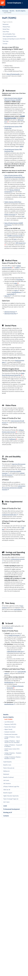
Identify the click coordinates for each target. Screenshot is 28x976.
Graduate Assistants (9, 732)
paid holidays (17, 609)
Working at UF (7, 812)
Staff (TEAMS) (8, 719)
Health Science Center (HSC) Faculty (11, 749)
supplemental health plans (9, 514)
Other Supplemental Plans (9, 36)
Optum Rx (7, 296)
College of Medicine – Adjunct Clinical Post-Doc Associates (12, 741)
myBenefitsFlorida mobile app (15, 651)
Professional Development (11, 809)
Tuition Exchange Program (10, 799)
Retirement (6, 774)
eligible (17, 267)
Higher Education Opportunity (11, 796)
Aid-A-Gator (6, 802)
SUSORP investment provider (15, 235)
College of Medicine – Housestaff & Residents (13, 745)
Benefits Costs (7, 765)
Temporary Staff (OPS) (10, 724)
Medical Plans (6, 27)
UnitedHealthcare (16, 292)
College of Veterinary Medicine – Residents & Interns (12, 757)
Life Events (6, 780)
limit (20, 195)
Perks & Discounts (8, 768)
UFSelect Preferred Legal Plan (11, 786)
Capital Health (10, 294)
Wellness (5, 771)
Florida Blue (19, 279)
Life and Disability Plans (9, 34)
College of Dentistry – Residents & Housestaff (12, 753)
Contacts (6, 816)
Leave (5, 806)
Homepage (5, 11)
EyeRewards (12, 439)
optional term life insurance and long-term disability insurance (13, 487)
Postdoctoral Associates (10, 734)
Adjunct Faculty (8, 729)
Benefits (12, 11)
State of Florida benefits (13, 74)
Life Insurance (7, 783)
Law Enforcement (9, 722)
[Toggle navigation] (3, 6)
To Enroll (5, 43)
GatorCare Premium (9, 311)
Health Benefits (7, 762)
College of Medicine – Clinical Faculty (12, 737)
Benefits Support (7, 792)
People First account (14, 635)
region (15, 283)
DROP (21, 146)
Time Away (5, 41)
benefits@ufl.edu (9, 682)
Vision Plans (6, 31)
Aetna (16, 290)
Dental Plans (6, 29)
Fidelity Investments (10, 214)
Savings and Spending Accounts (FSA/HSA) (14, 39)
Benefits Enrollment (8, 777)
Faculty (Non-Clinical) (10, 727)
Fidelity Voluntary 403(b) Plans (12, 202)
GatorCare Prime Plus (10, 313)
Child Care (6, 789)
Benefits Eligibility (20, 11)
